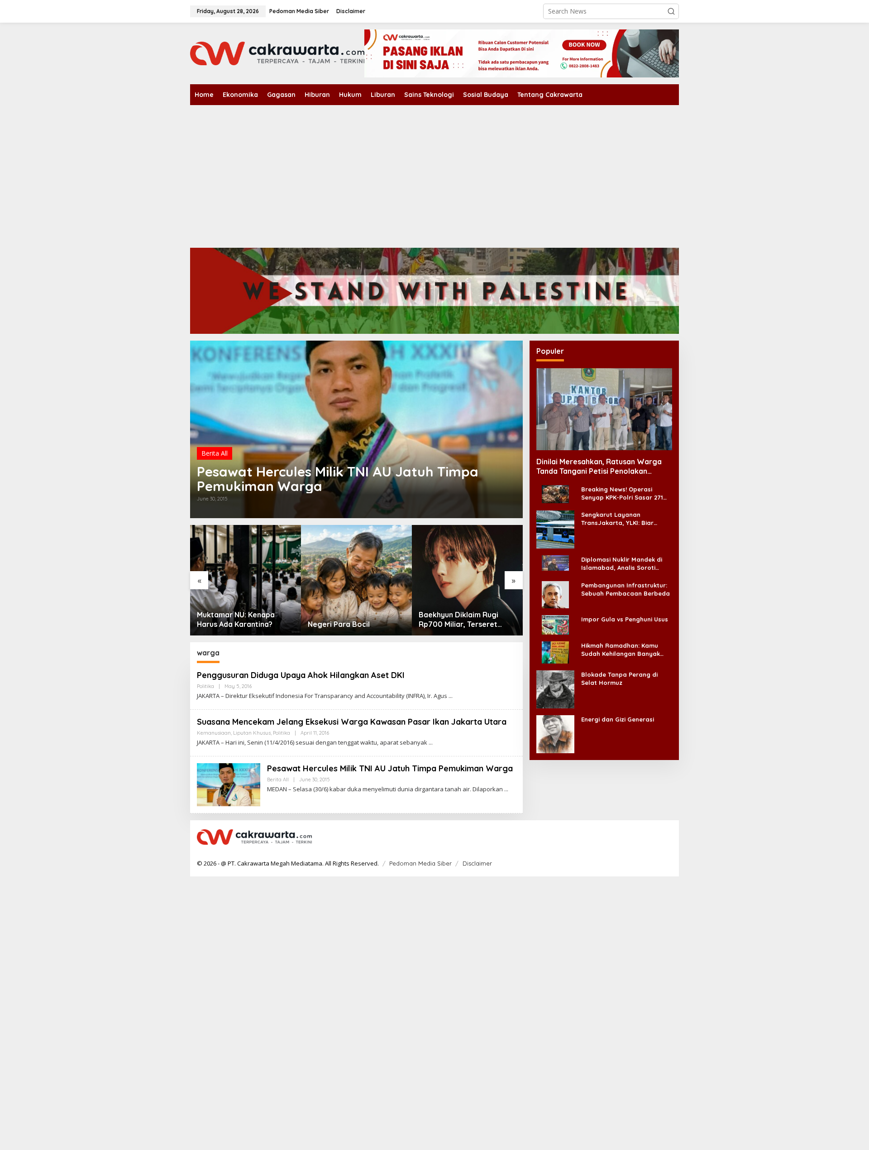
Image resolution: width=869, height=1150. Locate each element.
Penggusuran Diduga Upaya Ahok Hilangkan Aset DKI (301, 675)
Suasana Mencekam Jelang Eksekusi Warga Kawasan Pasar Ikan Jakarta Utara (351, 722)
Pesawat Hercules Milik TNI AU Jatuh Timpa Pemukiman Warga (337, 478)
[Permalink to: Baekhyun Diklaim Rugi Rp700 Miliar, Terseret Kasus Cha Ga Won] (467, 580)
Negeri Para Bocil (339, 624)
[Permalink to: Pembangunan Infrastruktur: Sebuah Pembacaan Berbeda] (555, 593)
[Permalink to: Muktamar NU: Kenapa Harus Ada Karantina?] (245, 580)
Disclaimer (477, 863)
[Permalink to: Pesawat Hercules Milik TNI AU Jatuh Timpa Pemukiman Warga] (356, 429)
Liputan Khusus (252, 733)
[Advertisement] (434, 173)
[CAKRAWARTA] (277, 52)
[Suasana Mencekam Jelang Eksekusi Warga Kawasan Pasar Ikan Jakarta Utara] (431, 742)
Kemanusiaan (214, 733)
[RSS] (666, 837)
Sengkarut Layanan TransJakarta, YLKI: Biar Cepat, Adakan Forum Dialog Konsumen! (624, 519)
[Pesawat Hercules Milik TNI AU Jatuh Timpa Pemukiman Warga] (506, 789)
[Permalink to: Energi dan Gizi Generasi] (555, 733)
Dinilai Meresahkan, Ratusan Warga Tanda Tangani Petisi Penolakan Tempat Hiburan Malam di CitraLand (599, 466)
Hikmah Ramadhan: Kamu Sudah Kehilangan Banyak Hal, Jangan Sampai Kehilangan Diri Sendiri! (620, 649)
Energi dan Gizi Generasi (617, 718)
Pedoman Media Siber (420, 863)
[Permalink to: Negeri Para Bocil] (356, 580)
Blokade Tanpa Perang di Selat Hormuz (619, 678)
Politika (205, 686)
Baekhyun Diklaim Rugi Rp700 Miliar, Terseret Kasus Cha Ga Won (458, 619)
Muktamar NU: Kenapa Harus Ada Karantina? (236, 619)
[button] (671, 11)
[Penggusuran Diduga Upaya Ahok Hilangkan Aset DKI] (451, 696)
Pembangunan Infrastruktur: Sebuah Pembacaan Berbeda (625, 589)
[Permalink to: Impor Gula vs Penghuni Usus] (555, 624)
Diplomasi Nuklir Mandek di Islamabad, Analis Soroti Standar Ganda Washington (623, 564)
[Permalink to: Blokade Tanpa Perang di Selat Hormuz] (555, 688)
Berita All (214, 453)
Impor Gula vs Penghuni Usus (624, 618)
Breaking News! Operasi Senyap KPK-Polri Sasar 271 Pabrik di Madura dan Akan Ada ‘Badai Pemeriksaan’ (622, 493)
